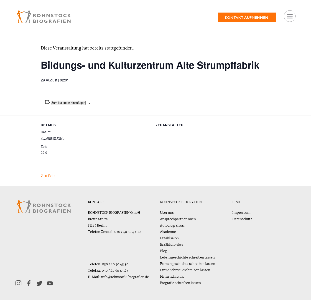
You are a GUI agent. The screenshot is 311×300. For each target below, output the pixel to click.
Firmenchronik (172, 276)
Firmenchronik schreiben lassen (185, 270)
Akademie (168, 232)
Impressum (241, 212)
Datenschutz (242, 219)
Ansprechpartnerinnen (178, 219)
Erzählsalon (169, 238)
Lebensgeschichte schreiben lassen (187, 257)
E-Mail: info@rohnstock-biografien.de (118, 277)
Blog (163, 251)
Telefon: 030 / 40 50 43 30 (108, 264)
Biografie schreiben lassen (180, 283)
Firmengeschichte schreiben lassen (187, 264)
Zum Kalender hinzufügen (68, 102)
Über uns (167, 212)
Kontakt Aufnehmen (246, 17)
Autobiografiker (172, 225)
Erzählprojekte (171, 244)
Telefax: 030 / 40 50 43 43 (108, 270)
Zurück (48, 176)
